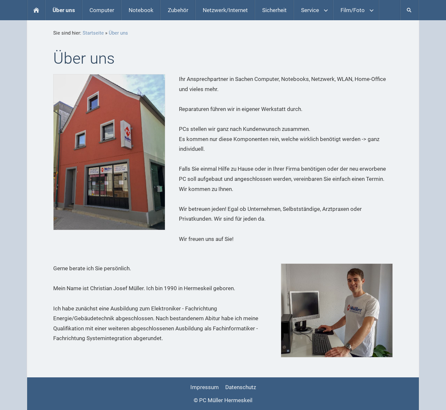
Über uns (118, 33)
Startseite (93, 33)
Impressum (204, 387)
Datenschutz (240, 387)
